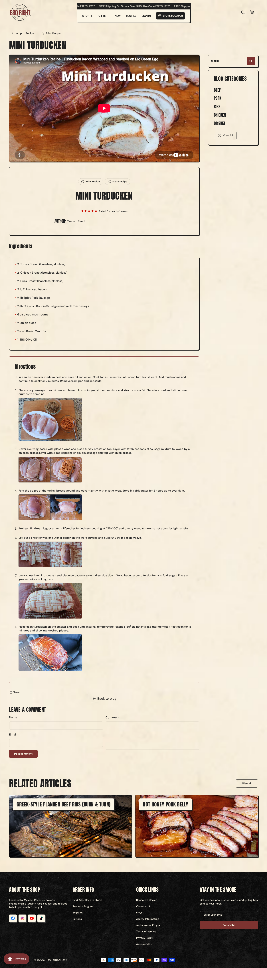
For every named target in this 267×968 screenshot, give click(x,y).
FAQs (139, 912)
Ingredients (20, 246)
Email (13, 734)
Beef (217, 90)
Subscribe (229, 925)
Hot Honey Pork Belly (165, 804)
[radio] (82, 211)
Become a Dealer (146, 900)
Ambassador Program (149, 925)
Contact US (143, 906)
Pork (217, 98)
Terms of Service (146, 931)
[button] (88, 16)
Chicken (220, 115)
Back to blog (106, 698)
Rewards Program (83, 906)
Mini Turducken (104, 195)
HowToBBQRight (56, 959)
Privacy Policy (144, 937)
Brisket (219, 123)
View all (247, 783)
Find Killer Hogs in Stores (87, 900)
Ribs (217, 107)
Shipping (78, 912)
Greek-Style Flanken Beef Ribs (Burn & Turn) (64, 804)
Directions (25, 366)
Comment (112, 717)
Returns (77, 919)
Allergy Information (147, 919)
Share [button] (16, 692)
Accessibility (144, 944)
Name (13, 717)
